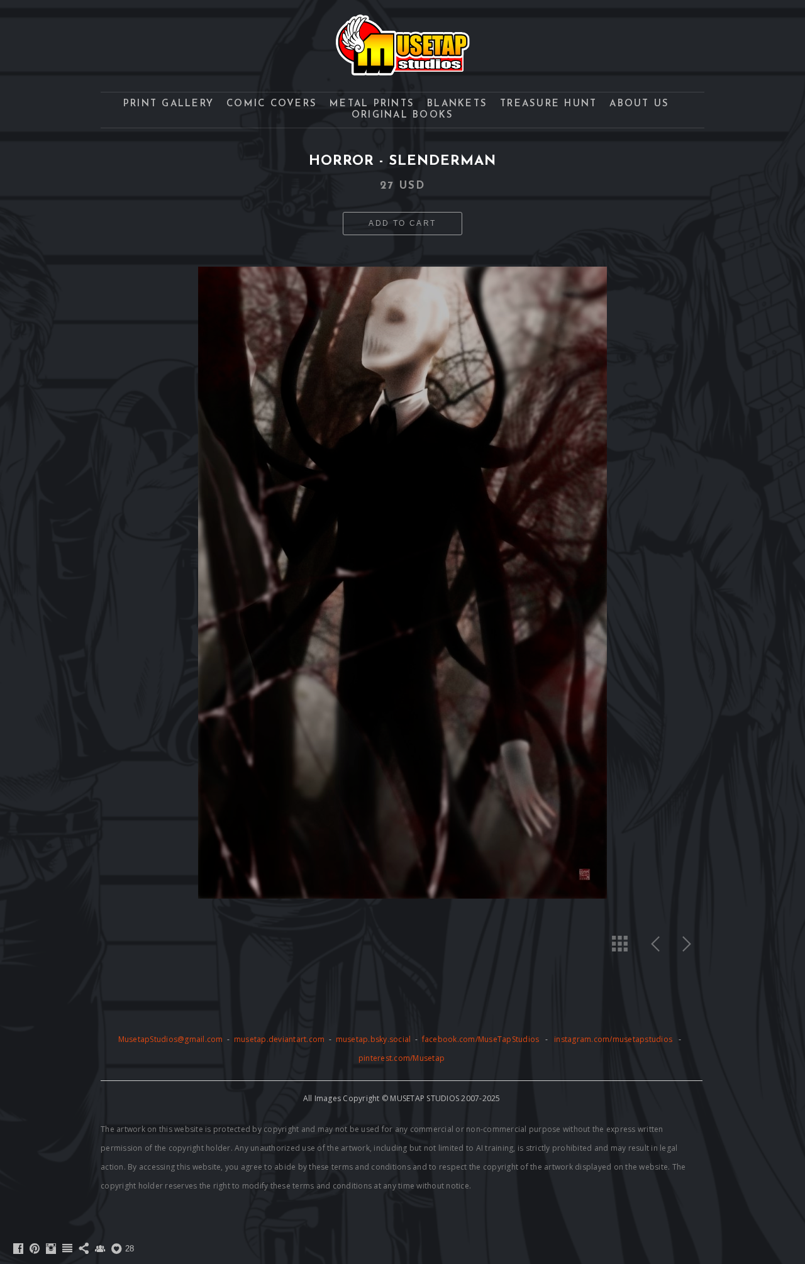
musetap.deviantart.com (279, 1039)
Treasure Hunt (548, 104)
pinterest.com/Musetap (401, 1058)
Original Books (403, 115)
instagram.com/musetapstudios (613, 1039)
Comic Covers (271, 104)
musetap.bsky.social (374, 1039)
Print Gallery (168, 104)
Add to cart (402, 223)
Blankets (457, 104)
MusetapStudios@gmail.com (171, 1039)
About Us (639, 104)
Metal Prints (372, 104)
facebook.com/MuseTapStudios (481, 1039)
